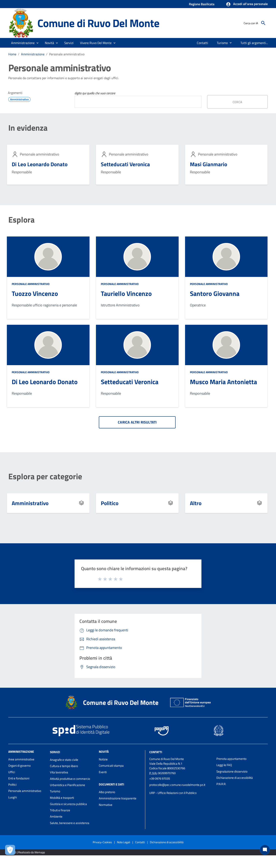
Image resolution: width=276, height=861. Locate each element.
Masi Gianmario (208, 164)
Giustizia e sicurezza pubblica (68, 804)
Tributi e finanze (60, 810)
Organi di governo (19, 765)
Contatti (155, 752)
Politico (109, 503)
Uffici (11, 772)
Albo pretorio (107, 792)
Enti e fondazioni (18, 778)
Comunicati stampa (111, 765)
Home (12, 54)
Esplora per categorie (45, 476)
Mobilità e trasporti (62, 797)
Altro (195, 503)
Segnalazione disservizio (232, 771)
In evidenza (27, 128)
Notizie (103, 759)
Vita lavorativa (59, 772)
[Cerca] (263, 23)
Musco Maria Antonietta (223, 382)
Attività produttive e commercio (70, 778)
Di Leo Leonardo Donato (39, 164)
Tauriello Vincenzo (126, 293)
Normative (105, 804)
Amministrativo (30, 503)
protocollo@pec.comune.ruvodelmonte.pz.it (177, 784)
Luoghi (12, 797)
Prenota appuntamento (231, 758)
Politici (12, 784)
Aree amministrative (21, 759)
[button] (247, 4)
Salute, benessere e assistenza (69, 823)
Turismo (55, 791)
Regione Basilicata (201, 4)
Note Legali (123, 842)
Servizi (55, 752)
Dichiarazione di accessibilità (234, 777)
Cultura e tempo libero (64, 766)
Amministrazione (32, 54)
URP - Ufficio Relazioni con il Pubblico (173, 793)
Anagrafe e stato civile (64, 759)
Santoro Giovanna (214, 293)
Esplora (21, 220)
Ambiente (56, 816)
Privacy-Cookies (102, 842)
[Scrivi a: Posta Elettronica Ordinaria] (180, 789)
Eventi (103, 772)
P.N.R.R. (221, 784)
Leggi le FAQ (224, 765)
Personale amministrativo (31, 284)
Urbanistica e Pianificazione (67, 785)
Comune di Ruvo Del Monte (98, 23)
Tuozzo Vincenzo (35, 293)
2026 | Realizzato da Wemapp (27, 852)
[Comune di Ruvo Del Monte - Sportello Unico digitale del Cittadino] (21, 22)
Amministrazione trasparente (117, 798)
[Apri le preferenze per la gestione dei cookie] (10, 850)
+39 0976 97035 (159, 778)
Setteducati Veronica (125, 164)
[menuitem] (202, 42)
